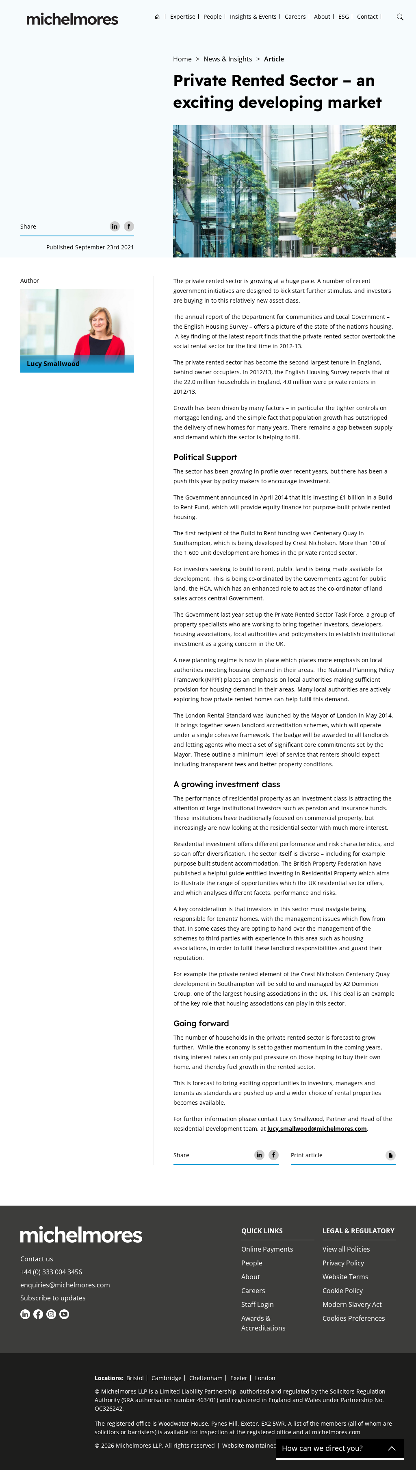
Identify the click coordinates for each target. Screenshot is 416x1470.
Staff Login (257, 1304)
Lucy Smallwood (53, 363)
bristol (135, 1378)
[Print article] (391, 1155)
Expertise (182, 16)
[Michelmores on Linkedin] (25, 1314)
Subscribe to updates (53, 1297)
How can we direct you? (322, 1448)
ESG (343, 16)
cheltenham (206, 1378)
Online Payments (267, 1249)
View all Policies (346, 1249)
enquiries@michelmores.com (65, 1284)
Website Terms (345, 1276)
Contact (367, 16)
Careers (295, 16)
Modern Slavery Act (352, 1304)
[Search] (400, 17)
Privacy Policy (343, 1262)
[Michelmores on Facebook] (38, 1314)
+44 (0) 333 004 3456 (51, 1271)
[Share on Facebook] (129, 226)
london (265, 1378)
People (213, 16)
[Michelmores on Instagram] (51, 1314)
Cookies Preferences (354, 1318)
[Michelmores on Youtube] (64, 1314)
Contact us (36, 1258)
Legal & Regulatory (358, 1230)
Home (157, 16)
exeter (238, 1378)
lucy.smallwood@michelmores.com (317, 1128)
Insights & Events (253, 16)
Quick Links (262, 1230)
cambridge (167, 1378)
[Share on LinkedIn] (115, 226)
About (322, 16)
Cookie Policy (343, 1290)
